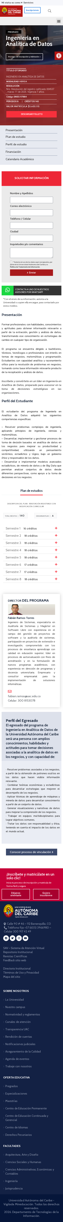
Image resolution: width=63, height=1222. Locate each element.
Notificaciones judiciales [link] (20, 1044)
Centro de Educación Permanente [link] (26, 1108)
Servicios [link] (28, 2)
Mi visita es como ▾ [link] (12, 2)
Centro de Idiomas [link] (16, 1127)
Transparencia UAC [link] (17, 1029)
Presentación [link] (14, 130)
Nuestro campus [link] (15, 1007)
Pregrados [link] (11, 1086)
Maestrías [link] (11, 1101)
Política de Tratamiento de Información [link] (25, 267)
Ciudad (14, 231)
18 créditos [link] (22, 535)
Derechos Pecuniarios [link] (18, 1134)
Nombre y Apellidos (21, 193)
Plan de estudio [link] (16, 137)
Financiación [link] (13, 152)
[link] (59, 56)
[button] (58, 21)
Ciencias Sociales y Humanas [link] (23, 1162)
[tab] (31, 528)
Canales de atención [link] (18, 1021)
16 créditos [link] (21, 528)
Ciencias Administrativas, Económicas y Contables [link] (29, 1171)
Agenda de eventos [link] (17, 1059)
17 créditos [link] (21, 564)
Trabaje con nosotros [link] (18, 1066)
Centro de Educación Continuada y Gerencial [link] (26, 1118)
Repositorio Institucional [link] (18, 952)
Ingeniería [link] (11, 1181)
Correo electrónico (21, 206)
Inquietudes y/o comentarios (26, 244)
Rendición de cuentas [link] (18, 1036)
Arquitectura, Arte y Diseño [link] (21, 1154)
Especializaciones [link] (16, 1093)
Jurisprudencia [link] (14, 1188)
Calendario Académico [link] (20, 159)
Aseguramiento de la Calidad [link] (23, 1051)
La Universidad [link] (14, 999)
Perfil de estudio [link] (16, 144)
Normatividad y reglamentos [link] (22, 1014)
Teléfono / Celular (20, 218)
